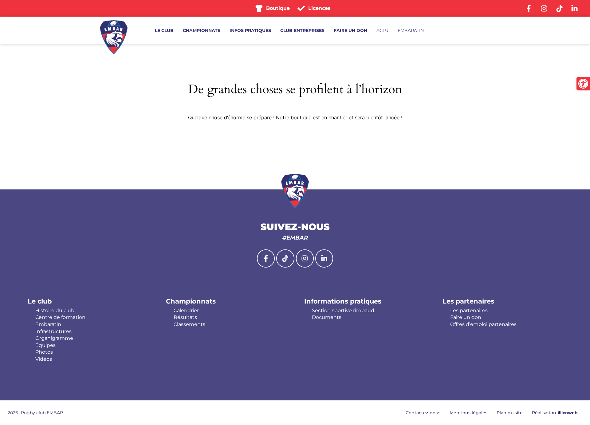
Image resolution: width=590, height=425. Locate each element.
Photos (44, 352)
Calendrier (186, 310)
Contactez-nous (423, 412)
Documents (326, 317)
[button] (583, 83)
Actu (382, 30)
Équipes (45, 345)
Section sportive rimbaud (343, 310)
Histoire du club (54, 310)
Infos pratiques (250, 30)
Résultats (185, 317)
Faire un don (350, 30)
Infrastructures (53, 331)
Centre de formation (60, 317)
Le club (164, 30)
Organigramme (54, 338)
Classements (189, 324)
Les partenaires (468, 301)
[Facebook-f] (266, 258)
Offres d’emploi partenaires (483, 324)
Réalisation (555, 412)
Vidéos (43, 359)
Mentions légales (468, 412)
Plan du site (510, 412)
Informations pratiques (342, 301)
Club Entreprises (302, 30)
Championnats (201, 30)
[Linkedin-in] (324, 258)
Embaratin (411, 30)
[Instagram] (305, 258)
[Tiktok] (285, 258)
